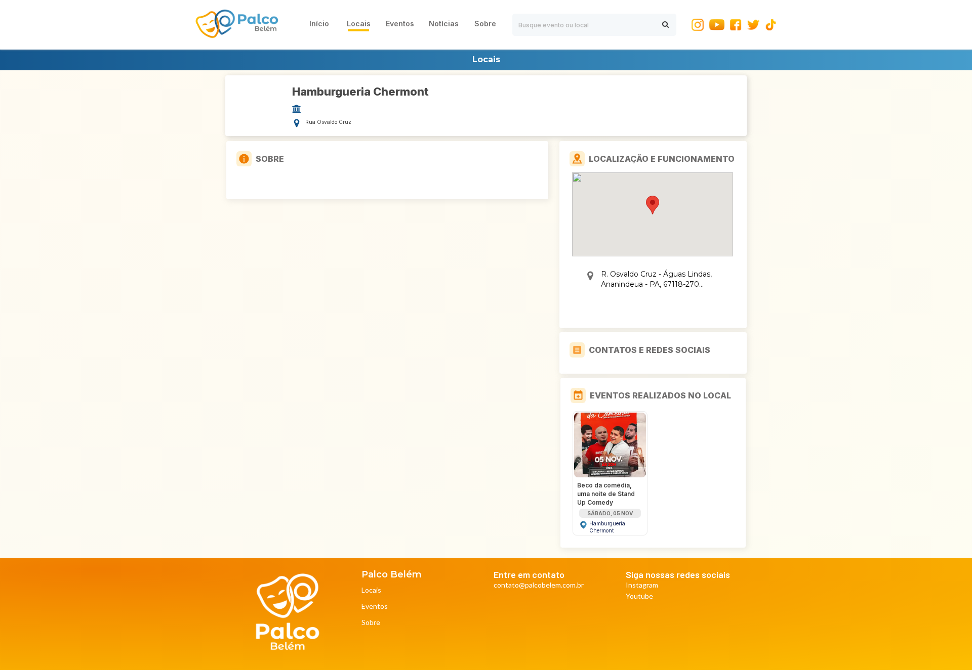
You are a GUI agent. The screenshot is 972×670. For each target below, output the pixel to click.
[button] (652, 205)
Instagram (642, 585)
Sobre (370, 623)
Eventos (374, 606)
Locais (371, 590)
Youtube (639, 596)
